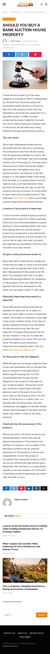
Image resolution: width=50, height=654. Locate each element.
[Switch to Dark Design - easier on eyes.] (41, 4)
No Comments (34, 45)
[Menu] (4, 4)
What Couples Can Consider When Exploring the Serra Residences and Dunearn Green (21, 546)
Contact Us (9, 633)
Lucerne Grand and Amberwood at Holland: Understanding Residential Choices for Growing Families (25, 529)
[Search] (46, 4)
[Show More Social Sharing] (44, 54)
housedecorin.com (10, 646)
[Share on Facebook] (9, 54)
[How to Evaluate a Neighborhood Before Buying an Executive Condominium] (25, 570)
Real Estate (9, 19)
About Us (22, 633)
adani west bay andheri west (22, 350)
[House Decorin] (25, 4)
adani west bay (21, 198)
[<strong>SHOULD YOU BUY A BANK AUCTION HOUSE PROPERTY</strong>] (25, 74)
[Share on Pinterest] (35, 54)
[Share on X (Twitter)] (22, 54)
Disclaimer (25, 637)
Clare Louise (15, 41)
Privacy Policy (37, 633)
